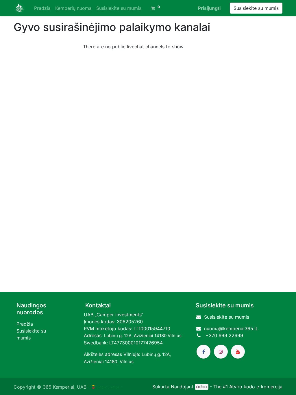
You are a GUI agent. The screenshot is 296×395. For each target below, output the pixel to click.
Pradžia (24, 324)
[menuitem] (42, 8)
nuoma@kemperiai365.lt (230, 328)
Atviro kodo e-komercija (255, 387)
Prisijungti (209, 8)
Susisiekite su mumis (256, 8)
